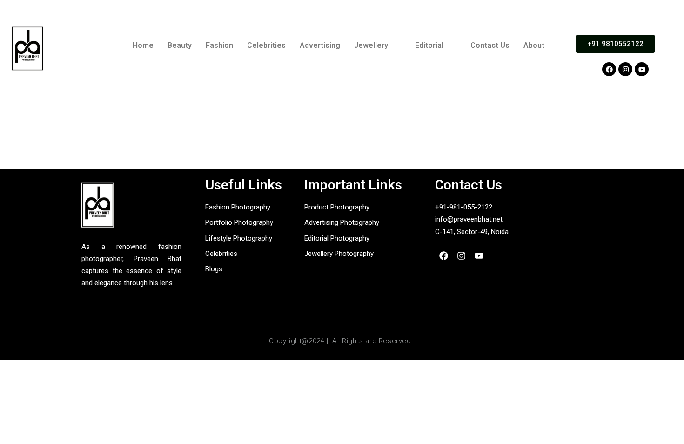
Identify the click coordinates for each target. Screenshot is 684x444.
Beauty (180, 45)
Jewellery (371, 45)
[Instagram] (625, 69)
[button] (377, 45)
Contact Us (490, 45)
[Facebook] (609, 69)
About (533, 45)
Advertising (320, 45)
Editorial (429, 45)
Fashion (219, 45)
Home (143, 45)
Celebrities (266, 45)
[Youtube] (642, 69)
